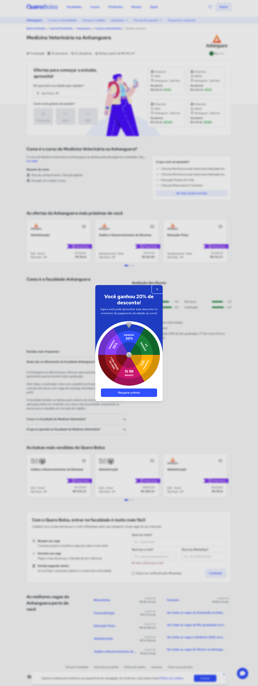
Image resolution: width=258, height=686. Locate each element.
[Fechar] (157, 289)
